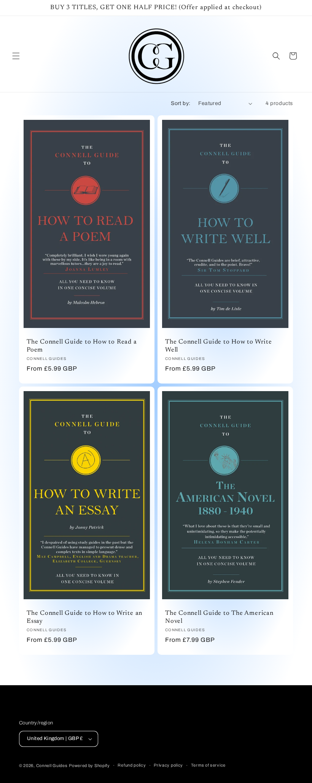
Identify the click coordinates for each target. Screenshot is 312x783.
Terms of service (208, 765)
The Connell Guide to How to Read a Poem (82, 346)
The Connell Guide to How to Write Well (218, 346)
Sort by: (180, 103)
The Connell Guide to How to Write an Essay (84, 617)
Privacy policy (168, 765)
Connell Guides (52, 765)
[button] (16, 56)
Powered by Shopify (89, 765)
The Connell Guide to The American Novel (219, 617)
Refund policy (132, 765)
